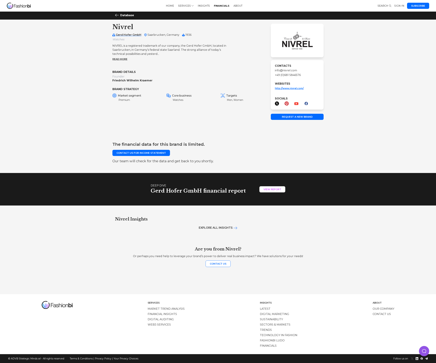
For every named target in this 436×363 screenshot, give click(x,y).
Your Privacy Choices (126, 358)
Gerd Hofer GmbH (128, 34)
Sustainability (271, 319)
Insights (204, 5)
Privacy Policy (103, 358)
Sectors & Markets (275, 324)
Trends (266, 330)
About (237, 5)
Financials (221, 5)
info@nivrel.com (286, 70)
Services (184, 5)
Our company (383, 308)
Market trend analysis (166, 308)
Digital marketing (274, 314)
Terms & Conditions (81, 358)
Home (170, 5)
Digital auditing (161, 319)
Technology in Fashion (278, 335)
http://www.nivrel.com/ (289, 88)
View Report (272, 189)
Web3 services (159, 324)
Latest (265, 308)
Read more (119, 59)
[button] (424, 351)
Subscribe (418, 5)
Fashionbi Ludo (272, 340)
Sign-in (399, 5)
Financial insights (162, 314)
